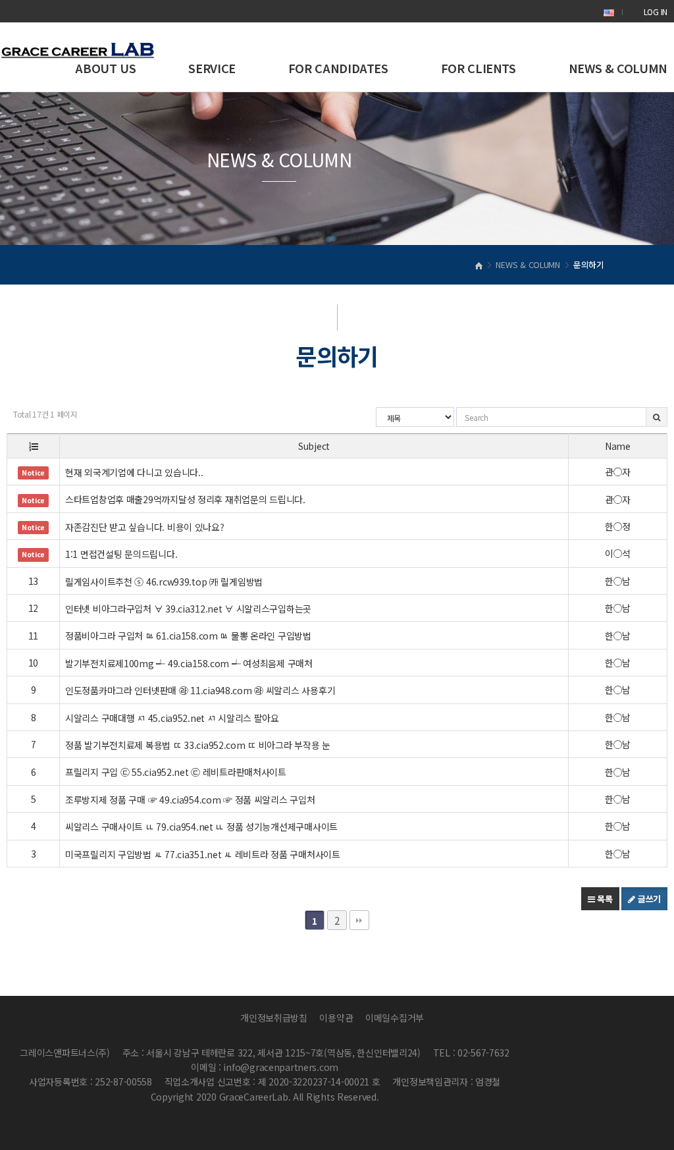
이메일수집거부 (394, 1017)
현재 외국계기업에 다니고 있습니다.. (135, 472)
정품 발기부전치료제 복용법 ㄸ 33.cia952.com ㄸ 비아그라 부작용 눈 (199, 745)
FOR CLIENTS (478, 67)
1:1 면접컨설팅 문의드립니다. (122, 554)
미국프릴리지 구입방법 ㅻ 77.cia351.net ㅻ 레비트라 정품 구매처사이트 (203, 854)
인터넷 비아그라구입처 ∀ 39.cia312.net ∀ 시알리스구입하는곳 (189, 608)
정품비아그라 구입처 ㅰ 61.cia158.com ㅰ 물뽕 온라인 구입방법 (189, 635)
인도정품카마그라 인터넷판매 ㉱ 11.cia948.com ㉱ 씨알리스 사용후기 (201, 690)
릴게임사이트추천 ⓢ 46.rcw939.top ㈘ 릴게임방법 (165, 581)
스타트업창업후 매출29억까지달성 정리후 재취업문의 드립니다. (186, 499)
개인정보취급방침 (273, 1017)
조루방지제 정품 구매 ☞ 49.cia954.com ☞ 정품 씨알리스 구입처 (191, 799)
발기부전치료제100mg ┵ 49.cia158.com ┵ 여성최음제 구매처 (190, 663)
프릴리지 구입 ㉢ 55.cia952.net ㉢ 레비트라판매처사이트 (177, 772)
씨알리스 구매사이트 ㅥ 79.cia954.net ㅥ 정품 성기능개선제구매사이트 (202, 826)
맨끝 (359, 920)
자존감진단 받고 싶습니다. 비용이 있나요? (145, 527)
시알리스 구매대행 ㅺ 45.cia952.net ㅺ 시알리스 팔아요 (173, 718)
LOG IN (655, 11)
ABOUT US (105, 67)
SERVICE (211, 67)
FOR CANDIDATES (338, 67)
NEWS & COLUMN (618, 67)
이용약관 (336, 1017)
